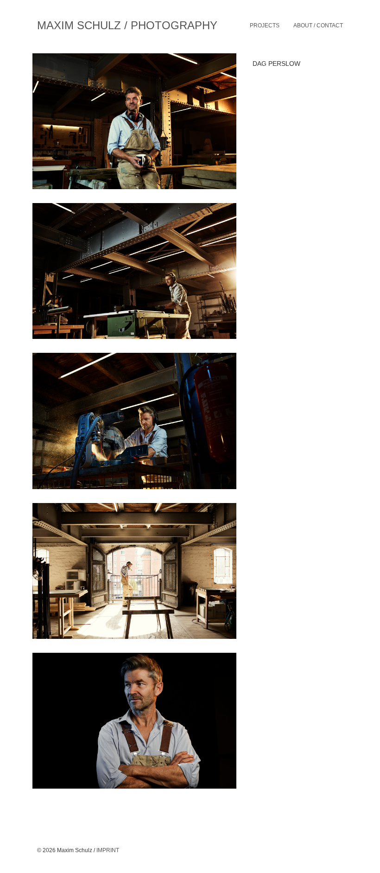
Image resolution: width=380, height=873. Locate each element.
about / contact (318, 25)
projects (264, 25)
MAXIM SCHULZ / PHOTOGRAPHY (127, 25)
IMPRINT (107, 850)
